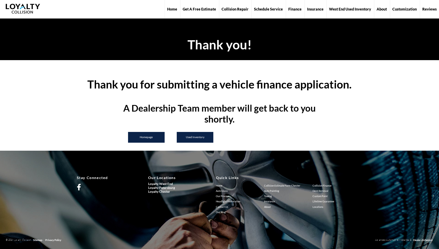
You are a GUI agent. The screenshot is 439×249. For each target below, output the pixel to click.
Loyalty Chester (159, 191)
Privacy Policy (53, 239)
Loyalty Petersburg (161, 188)
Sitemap (37, 239)
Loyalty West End (160, 184)
